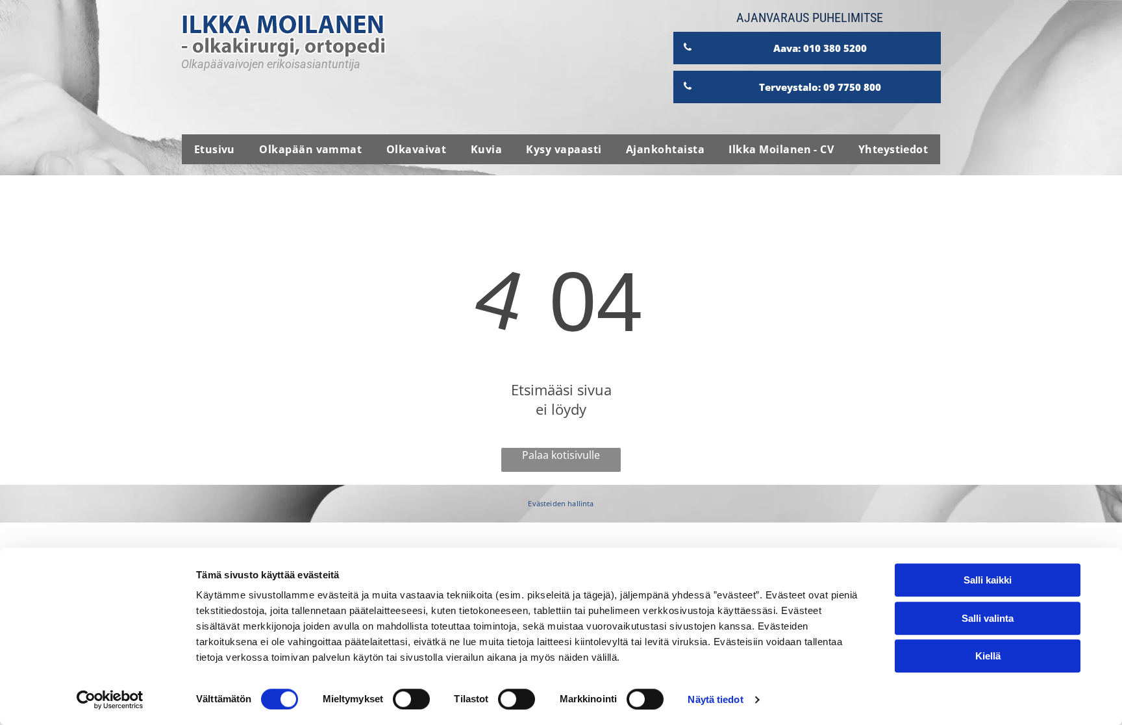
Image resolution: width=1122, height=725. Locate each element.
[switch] (411, 699)
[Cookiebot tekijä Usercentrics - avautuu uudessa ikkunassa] (110, 699)
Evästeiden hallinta (560, 503)
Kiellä (988, 655)
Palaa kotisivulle (561, 455)
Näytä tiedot (715, 699)
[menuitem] (215, 149)
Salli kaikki (988, 579)
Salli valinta (988, 618)
